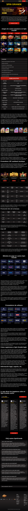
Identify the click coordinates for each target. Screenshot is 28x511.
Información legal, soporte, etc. (6, 72)
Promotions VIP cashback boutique (7, 65)
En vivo (10, 33)
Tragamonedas (24, 33)
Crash (17, 33)
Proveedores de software (5, 68)
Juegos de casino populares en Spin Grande (8, 61)
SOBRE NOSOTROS (5, 63)
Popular (3, 33)
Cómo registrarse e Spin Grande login (7, 70)
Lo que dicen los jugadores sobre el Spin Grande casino (10, 74)
